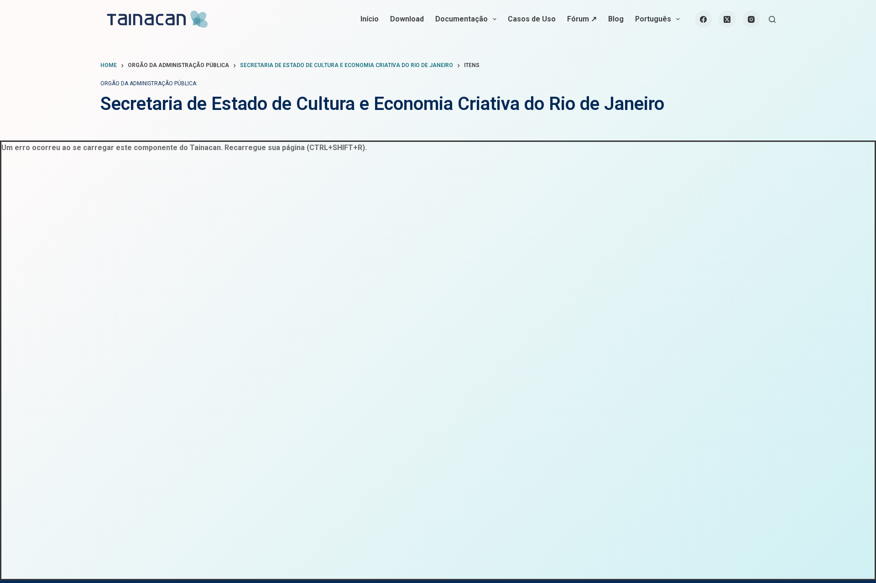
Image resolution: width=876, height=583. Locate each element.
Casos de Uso (532, 19)
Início (369, 19)
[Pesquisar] (772, 19)
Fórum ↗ (582, 19)
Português (653, 19)
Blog (616, 19)
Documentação (461, 19)
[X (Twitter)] (727, 19)
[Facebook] (703, 19)
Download (407, 19)
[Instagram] (751, 19)
